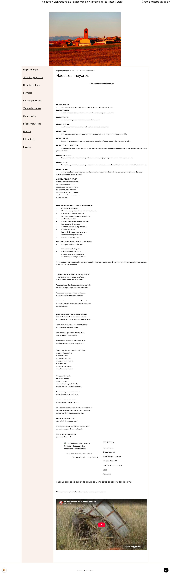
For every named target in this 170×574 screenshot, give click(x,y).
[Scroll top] (166, 570)
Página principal (62, 70)
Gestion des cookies (85, 571)
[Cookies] (4, 570)
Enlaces (75, 70)
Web (105, 470)
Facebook (107, 474)
